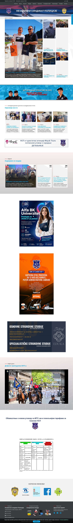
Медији (29, 3)
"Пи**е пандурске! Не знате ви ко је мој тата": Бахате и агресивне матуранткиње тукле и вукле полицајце (44, 179)
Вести (20, 3)
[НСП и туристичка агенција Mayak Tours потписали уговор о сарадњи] (36, 143)
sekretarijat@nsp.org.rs (10, 517)
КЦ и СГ (24, 3)
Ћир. (67, 1)
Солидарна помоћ (46, 3)
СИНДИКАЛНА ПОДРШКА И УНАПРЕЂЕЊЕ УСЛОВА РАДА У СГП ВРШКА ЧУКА (59, 127)
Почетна (16, 3)
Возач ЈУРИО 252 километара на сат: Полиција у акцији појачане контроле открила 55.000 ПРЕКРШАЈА (60, 179)
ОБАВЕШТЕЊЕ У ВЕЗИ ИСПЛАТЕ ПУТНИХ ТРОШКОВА (62, 77)
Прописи (34, 3)
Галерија (61, 3)
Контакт (65, 3)
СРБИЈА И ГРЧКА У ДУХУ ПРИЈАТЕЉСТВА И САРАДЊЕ (20, 72)
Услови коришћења (64, 519)
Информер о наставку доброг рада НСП (17, 181)
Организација (54, 3)
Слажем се (36, 521)
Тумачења (40, 3)
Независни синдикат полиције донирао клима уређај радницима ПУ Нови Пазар (29, 127)
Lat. (65, 1)
